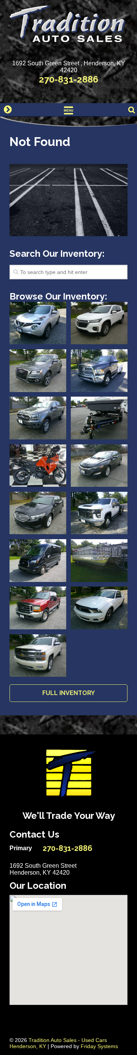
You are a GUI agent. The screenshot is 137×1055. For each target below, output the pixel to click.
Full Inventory (68, 693)
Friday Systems (99, 1046)
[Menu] (68, 109)
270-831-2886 (68, 79)
